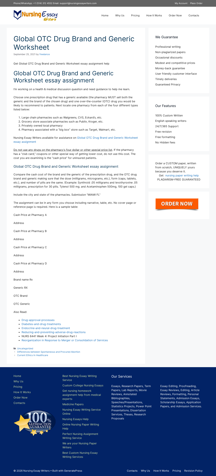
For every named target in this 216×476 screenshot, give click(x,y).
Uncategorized (25, 348)
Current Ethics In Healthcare (32, 355)
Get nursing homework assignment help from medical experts (81, 395)
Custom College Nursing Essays (82, 385)
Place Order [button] (196, 3)
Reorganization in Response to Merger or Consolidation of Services (65, 340)
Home (105, 15)
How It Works (154, 15)
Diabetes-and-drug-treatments (41, 324)
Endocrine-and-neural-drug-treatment (46, 328)
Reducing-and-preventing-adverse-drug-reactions (54, 332)
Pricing (135, 15)
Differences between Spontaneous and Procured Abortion (48, 351)
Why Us (119, 15)
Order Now (175, 15)
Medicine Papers (73, 404)
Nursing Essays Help (75, 419)
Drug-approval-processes (38, 320)
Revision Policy (193, 470)
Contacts (193, 15)
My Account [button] (181, 3)
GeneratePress (73, 470)
